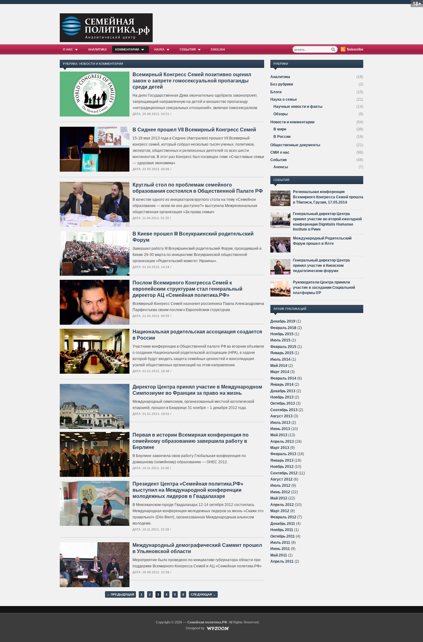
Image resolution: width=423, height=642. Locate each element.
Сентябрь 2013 (284, 410)
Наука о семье (283, 99)
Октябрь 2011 (282, 536)
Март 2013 (279, 448)
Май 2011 (278, 555)
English (218, 49)
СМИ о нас (280, 152)
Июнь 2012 (280, 492)
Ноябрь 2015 (282, 334)
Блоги (275, 92)
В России (281, 136)
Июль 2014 (280, 359)
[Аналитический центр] (106, 40)
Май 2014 (278, 365)
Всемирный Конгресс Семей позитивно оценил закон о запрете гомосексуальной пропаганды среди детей (192, 81)
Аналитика (97, 49)
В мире (279, 129)
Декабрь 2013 (282, 391)
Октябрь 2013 (282, 403)
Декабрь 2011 (282, 523)
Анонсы (280, 167)
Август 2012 (281, 479)
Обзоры (280, 114)
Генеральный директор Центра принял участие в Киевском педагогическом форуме (321, 265)
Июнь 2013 (280, 429)
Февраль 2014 (283, 378)
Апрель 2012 (282, 505)
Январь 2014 (282, 384)
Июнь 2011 (280, 549)
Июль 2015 (280, 340)
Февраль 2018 (283, 328)
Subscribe (355, 49)
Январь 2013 (282, 460)
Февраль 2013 (283, 454)
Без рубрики (281, 84)
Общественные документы (295, 145)
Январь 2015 (282, 353)
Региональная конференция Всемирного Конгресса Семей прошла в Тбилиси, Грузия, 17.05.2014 (328, 197)
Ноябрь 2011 (281, 530)
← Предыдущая (120, 594)
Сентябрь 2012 (284, 473)
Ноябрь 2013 (282, 397)
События (188, 49)
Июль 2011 (280, 542)
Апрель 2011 (282, 561)
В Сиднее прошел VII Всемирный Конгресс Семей (194, 129)
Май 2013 (278, 435)
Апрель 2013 (282, 441)
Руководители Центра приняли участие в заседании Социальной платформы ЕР (324, 287)
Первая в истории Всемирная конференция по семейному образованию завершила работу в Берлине (191, 441)
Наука (159, 49)
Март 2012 (279, 511)
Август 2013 (281, 416)
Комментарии (127, 49)
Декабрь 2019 (282, 321)
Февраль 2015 (283, 347)
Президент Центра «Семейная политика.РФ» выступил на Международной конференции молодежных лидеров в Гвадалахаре (188, 490)
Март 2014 (279, 372)
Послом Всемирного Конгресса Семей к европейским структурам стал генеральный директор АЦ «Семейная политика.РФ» (187, 289)
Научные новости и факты (297, 106)
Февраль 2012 (283, 517)
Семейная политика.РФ (207, 622)
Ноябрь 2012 (282, 466)
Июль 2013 (280, 422)
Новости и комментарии (292, 122)
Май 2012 (278, 498)
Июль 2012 (280, 485)
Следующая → (203, 594)
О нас (68, 49)
